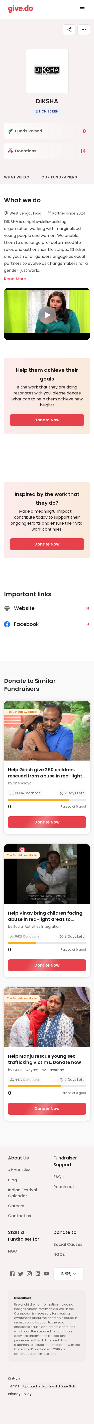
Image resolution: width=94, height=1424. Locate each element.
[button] (47, 111)
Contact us (19, 1216)
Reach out (63, 1187)
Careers (16, 1206)
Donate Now (47, 420)
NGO (12, 1251)
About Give (19, 1170)
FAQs (58, 1177)
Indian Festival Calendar (22, 1193)
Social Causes (67, 1244)
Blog (12, 1180)
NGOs (59, 1254)
